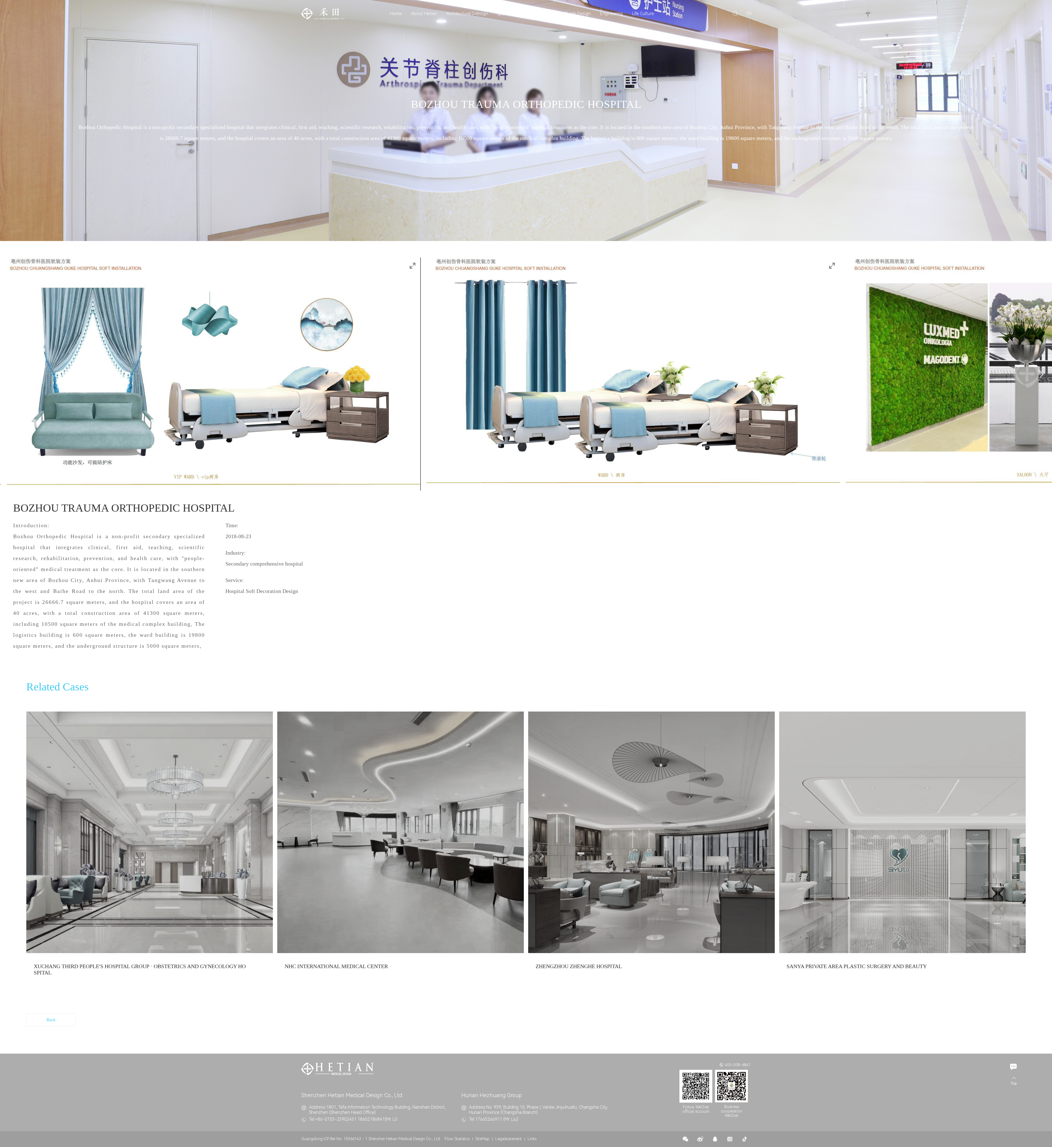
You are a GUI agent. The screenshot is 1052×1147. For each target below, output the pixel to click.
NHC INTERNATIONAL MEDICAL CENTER (336, 966)
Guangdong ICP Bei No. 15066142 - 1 (334, 1139)
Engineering (611, 13)
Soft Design (544, 13)
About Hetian (424, 13)
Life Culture (643, 13)
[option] (149, 849)
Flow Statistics (457, 1139)
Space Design (510, 13)
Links (532, 1139)
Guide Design (578, 13)
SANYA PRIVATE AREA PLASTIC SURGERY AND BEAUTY (857, 966)
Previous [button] (26, 374)
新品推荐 (149, 832)
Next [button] (1040, 374)
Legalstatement (508, 1139)
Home (396, 13)
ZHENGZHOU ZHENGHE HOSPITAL (579, 966)
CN (748, 13)
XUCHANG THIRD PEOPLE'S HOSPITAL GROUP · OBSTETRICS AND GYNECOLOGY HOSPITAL (140, 969)
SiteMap (482, 1139)
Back (51, 1019)
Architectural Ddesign (467, 13)
